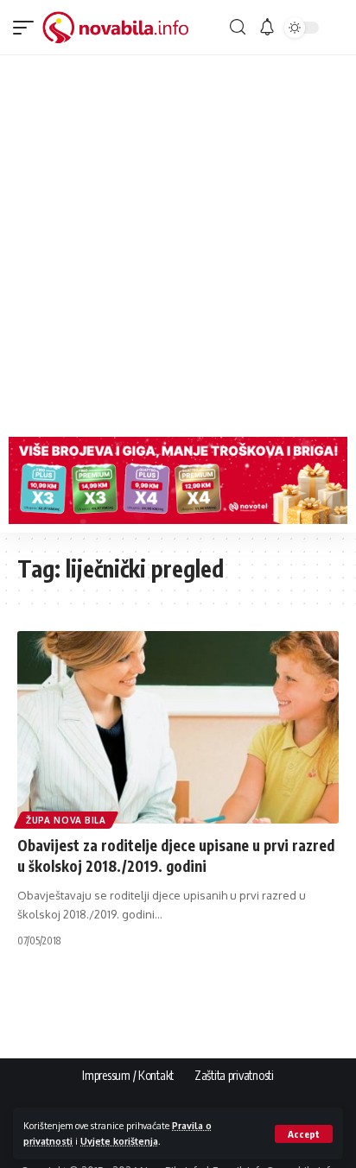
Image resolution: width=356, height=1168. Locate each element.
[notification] (267, 27)
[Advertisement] (178, 242)
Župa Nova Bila (66, 820)
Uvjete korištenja (119, 1140)
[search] (238, 27)
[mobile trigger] (27, 28)
